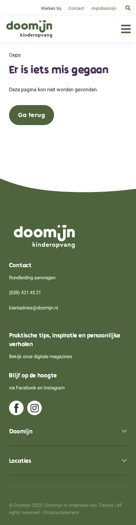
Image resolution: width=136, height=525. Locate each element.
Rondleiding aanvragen (32, 277)
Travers (106, 505)
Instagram (54, 387)
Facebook (26, 387)
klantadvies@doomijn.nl (33, 307)
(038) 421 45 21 (25, 292)
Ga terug (31, 115)
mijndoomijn (103, 8)
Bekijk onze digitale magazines (40, 356)
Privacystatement (61, 512)
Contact (76, 8)
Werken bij (51, 8)
